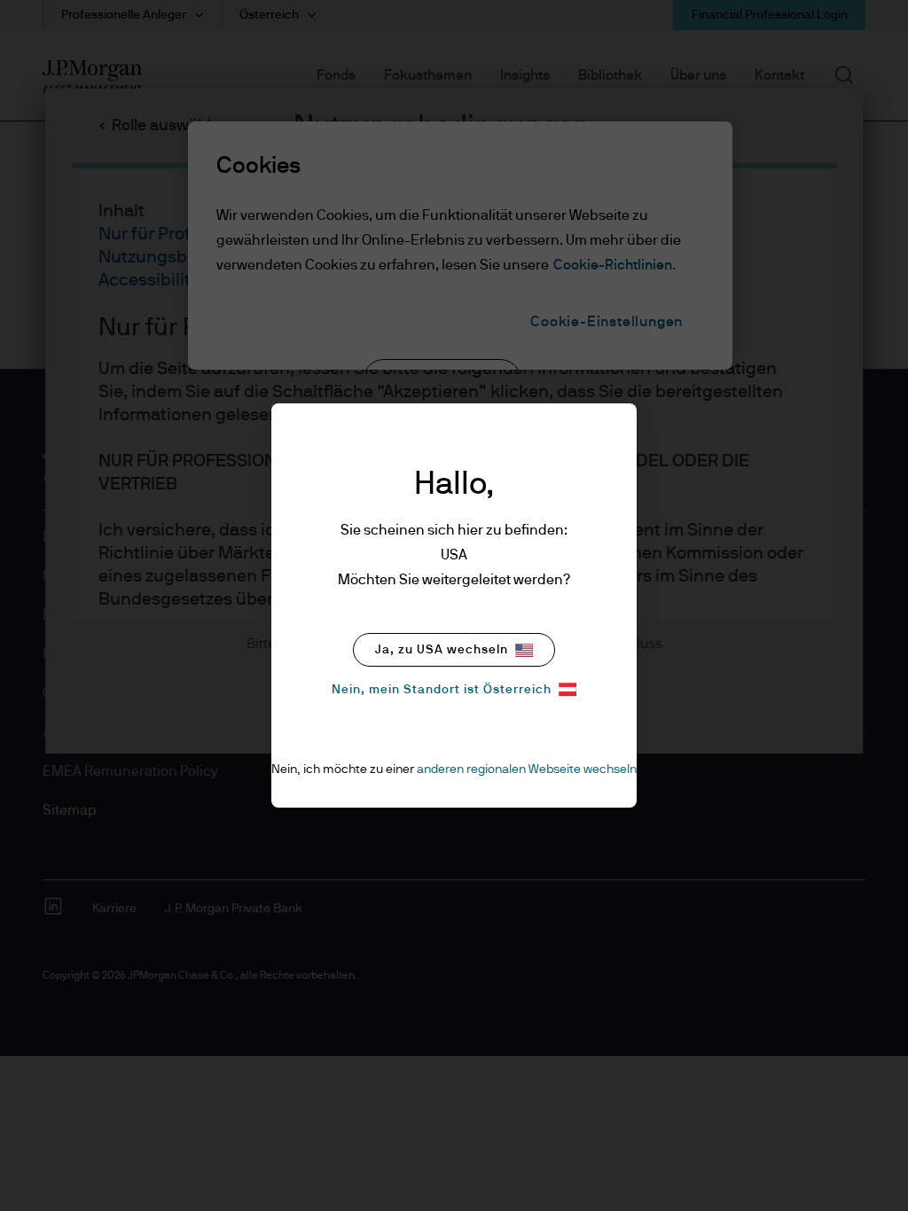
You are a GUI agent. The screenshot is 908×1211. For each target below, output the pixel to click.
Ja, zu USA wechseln (441, 650)
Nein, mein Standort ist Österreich (442, 690)
